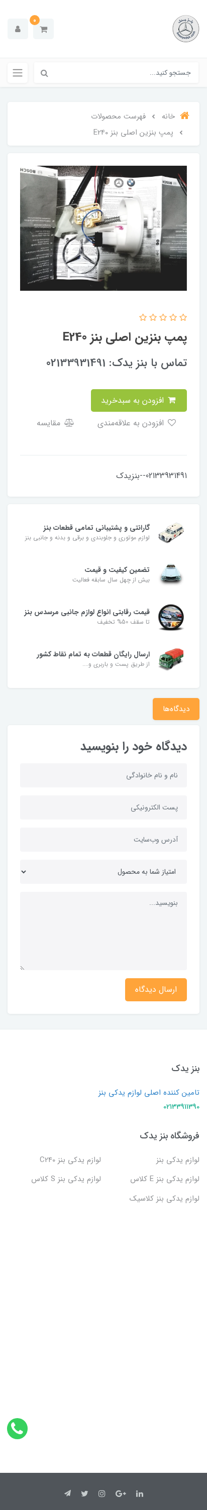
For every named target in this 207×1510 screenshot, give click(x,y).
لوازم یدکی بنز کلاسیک (164, 1199)
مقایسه (50, 423)
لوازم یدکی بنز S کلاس (66, 1179)
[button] (43, 29)
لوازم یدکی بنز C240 (70, 1160)
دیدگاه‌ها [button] (176, 709)
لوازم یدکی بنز (177, 1160)
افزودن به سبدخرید (133, 400)
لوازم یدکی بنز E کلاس (164, 1179)
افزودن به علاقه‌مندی (131, 423)
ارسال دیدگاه (156, 989)
